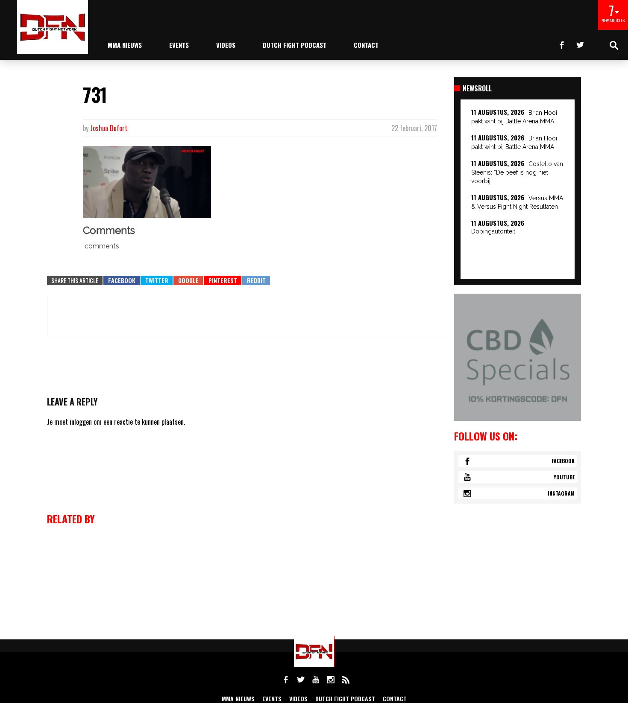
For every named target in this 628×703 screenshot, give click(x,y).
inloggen (81, 422)
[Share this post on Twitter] (157, 280)
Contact (366, 45)
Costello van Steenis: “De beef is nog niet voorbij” (517, 172)
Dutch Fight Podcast (294, 45)
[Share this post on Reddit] (256, 280)
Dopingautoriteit (493, 231)
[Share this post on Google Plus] (188, 280)
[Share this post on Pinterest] (222, 280)
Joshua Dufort (108, 128)
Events (179, 45)
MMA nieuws (125, 45)
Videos (225, 45)
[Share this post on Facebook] (121, 280)
